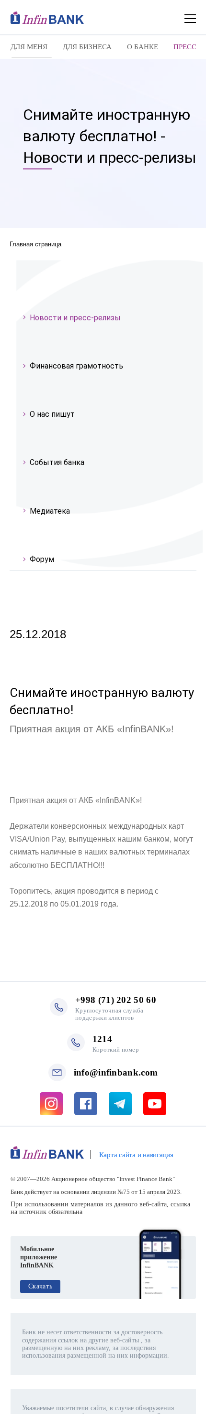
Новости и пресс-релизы (75, 317)
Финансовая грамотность (76, 365)
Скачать (40, 1286)
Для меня (29, 47)
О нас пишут (52, 414)
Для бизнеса (87, 47)
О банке (142, 47)
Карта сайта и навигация (136, 1155)
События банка (57, 462)
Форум (42, 559)
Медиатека (50, 511)
